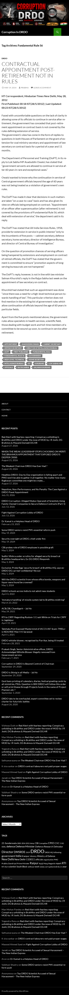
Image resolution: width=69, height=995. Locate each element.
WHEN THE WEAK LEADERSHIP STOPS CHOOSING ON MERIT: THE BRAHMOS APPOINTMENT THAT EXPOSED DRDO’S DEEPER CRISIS (34, 454)
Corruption (43, 843)
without (31, 866)
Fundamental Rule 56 (14, 356)
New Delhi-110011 (24, 859)
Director (7, 852)
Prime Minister (23, 863)
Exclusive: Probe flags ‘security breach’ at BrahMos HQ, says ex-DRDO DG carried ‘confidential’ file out (33, 569)
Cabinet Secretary (52, 344)
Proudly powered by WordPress (15, 991)
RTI (64, 863)
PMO (56, 860)
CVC (57, 843)
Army (32, 843)
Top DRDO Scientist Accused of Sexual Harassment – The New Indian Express (29, 802)
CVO (62, 843)
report (58, 863)
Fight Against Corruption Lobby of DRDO (22, 512)
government (35, 356)
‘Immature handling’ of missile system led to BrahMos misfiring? (33, 599)
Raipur (34, 863)
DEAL (4, 847)
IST (29, 363)
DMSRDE (19, 852)
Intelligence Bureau (14, 363)
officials (8, 367)
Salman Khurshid (42, 367)
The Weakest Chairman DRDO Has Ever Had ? (24, 466)
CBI (37, 843)
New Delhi (8, 859)
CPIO (51, 843)
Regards (51, 863)
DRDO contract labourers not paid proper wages (42, 766)
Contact (6, 409)
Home (5, 415)
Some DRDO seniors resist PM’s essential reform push (28, 530)
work (37, 866)
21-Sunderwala (9, 843)
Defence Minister (25, 846)
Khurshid (39, 363)
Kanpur (26, 856)
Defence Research (44, 846)
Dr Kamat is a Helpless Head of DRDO (21, 521)
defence (10, 846)
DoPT (6, 352)
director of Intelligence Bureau (41, 348)
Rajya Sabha (23, 367)
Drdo (4, 58)
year (64, 866)
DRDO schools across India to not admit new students (28, 591)
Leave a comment (42, 87)
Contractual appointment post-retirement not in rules (28, 73)
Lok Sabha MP (55, 363)
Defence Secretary (13, 348)
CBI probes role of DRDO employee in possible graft (27, 547)
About (5, 403)
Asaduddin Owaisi (30, 344)
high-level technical (14, 360)
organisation (48, 860)
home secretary (36, 360)
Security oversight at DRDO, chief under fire (23, 538)
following (57, 852)
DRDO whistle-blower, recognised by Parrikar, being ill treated (33, 640)
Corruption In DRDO (15, 32)
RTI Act (5, 866)
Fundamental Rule (42, 352)
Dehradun (58, 846)
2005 (19, 843)
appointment (10, 344)
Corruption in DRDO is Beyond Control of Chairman (28, 663)
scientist (12, 866)
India (19, 856)
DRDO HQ (49, 852)
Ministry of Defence (46, 856)
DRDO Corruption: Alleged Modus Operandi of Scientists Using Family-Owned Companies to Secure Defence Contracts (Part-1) (33, 502)
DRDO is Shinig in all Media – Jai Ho (20, 672)
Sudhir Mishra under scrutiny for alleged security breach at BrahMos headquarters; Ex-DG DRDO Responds (31, 557)
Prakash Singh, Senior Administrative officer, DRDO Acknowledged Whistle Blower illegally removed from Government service (28, 652)
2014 (23, 843)
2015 (28, 843)
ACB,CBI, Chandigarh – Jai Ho (17, 608)
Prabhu (25, 87)
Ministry (33, 856)
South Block (22, 866)
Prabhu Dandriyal (9, 863)
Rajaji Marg (43, 863)
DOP (28, 852)
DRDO (37, 851)
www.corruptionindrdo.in (51, 867)
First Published (21, 352)
